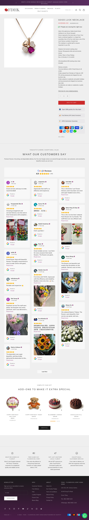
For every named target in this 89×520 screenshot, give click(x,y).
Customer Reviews (37, 486)
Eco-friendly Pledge (51, 489)
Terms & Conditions (51, 492)
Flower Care (35, 497)
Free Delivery (35, 489)
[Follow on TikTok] (28, 509)
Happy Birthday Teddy (34, 415)
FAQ (33, 492)
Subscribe (11, 498)
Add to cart (71, 102)
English (68, 10)
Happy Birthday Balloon (13, 416)
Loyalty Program (36, 494)
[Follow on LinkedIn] (32, 509)
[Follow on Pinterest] (18, 509)
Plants (57, 8)
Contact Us (49, 500)
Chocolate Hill (76, 415)
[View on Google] (8, 182)
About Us (49, 486)
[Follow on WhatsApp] (37, 509)
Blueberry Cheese (55, 415)
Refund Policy (50, 494)
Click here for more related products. (68, 91)
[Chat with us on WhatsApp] (84, 515)
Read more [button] (64, 195)
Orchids (50, 8)
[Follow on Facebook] (5, 509)
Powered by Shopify (54, 514)
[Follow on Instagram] (14, 509)
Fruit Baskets (42, 11)
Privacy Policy (50, 497)
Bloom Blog (35, 500)
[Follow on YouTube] (23, 509)
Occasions (29, 8)
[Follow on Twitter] (9, 509)
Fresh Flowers (40, 8)
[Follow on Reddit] (41, 509)
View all (44, 428)
